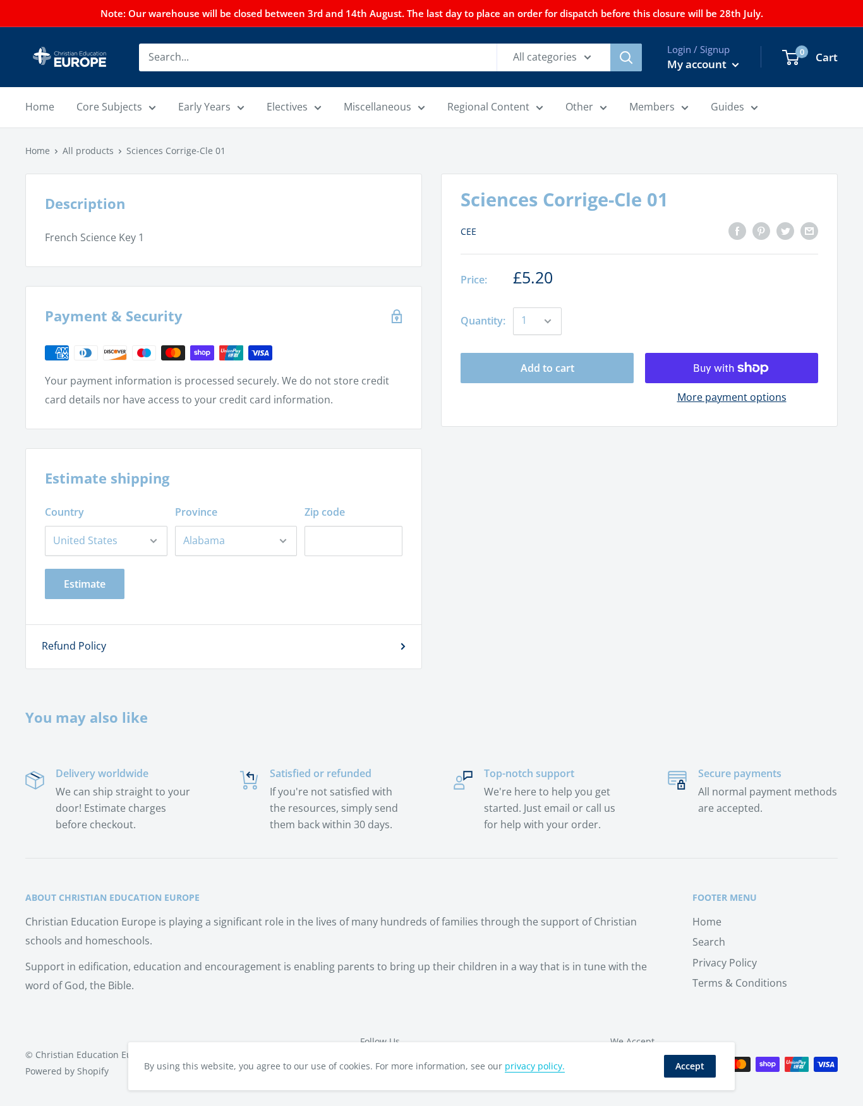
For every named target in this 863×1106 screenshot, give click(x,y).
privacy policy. (535, 1066)
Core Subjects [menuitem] (109, 107)
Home (37, 151)
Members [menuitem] (652, 107)
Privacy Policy (724, 963)
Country (64, 512)
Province (196, 512)
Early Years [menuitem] (204, 107)
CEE (468, 231)
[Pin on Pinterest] (761, 230)
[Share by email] (809, 230)
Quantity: (483, 321)
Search (708, 942)
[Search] (626, 57)
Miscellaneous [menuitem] (377, 107)
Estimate (85, 584)
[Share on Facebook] (737, 230)
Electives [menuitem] (287, 107)
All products (88, 151)
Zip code (325, 512)
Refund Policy (74, 646)
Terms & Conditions (739, 983)
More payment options (732, 397)
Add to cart (547, 368)
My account (698, 64)
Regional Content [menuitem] (488, 107)
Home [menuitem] (39, 107)
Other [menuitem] (579, 107)
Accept (689, 1066)
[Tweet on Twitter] (785, 230)
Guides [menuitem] (727, 107)
